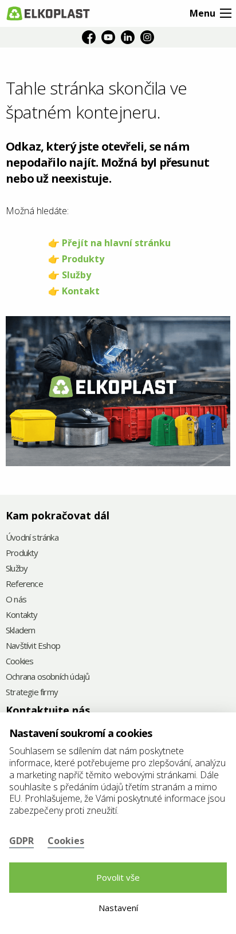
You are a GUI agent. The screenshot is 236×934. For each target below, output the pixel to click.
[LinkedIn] (128, 37)
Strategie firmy (32, 692)
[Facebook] (89, 37)
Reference (24, 584)
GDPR (21, 840)
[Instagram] (147, 37)
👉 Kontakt (74, 291)
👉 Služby (69, 275)
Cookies (19, 662)
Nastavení (118, 907)
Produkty (22, 553)
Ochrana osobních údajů (47, 677)
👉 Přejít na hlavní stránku (109, 243)
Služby (16, 569)
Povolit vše (118, 877)
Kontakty (22, 615)
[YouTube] (108, 37)
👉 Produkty (76, 259)
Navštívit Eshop (33, 646)
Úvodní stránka (32, 538)
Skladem (20, 631)
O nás (16, 600)
